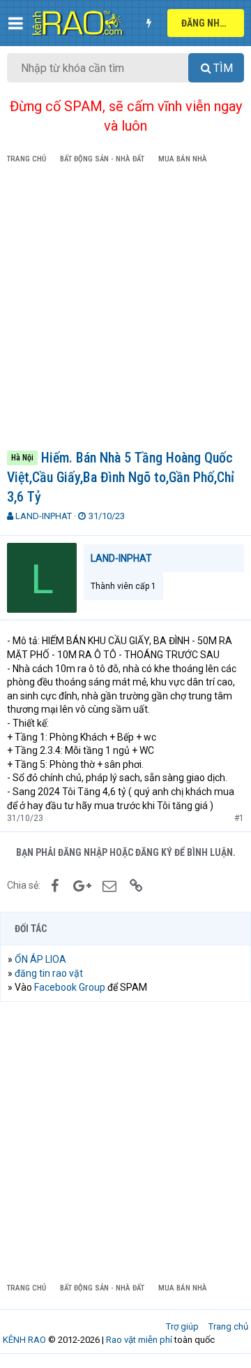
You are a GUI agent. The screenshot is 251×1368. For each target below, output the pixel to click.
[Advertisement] (125, 309)
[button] (16, 23)
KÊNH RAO (24, 1339)
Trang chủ (228, 1326)
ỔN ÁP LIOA (40, 959)
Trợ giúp (182, 1326)
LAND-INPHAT (43, 516)
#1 (239, 818)
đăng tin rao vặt (49, 973)
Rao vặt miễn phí (139, 1339)
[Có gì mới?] (148, 23)
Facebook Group (69, 987)
